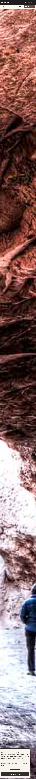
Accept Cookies (15, 774)
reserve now (29, 7)
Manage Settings (15, 769)
